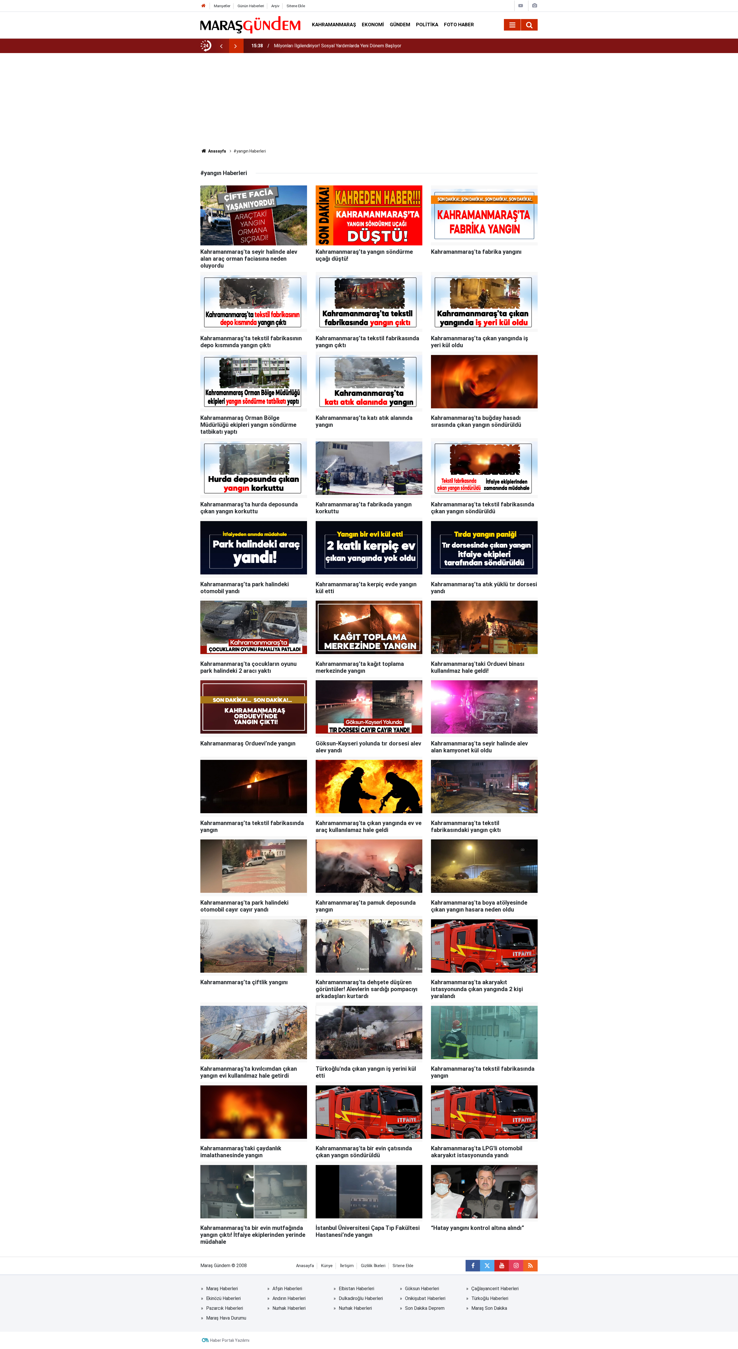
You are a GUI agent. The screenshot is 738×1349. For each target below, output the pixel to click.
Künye (327, 1265)
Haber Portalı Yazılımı (229, 1340)
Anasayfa (216, 151)
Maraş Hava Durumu (226, 1318)
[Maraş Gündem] (250, 24)
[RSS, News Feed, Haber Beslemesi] (530, 1265)
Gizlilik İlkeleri (373, 1265)
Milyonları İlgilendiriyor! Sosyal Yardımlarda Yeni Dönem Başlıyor (337, 45)
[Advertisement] (369, 105)
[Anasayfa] (203, 6)
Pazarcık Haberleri (224, 1308)
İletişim (347, 1265)
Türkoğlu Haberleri (489, 1298)
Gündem (400, 24)
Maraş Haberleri (222, 1288)
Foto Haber (459, 24)
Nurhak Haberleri (289, 1308)
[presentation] (221, 45)
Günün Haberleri (251, 6)
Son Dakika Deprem (425, 1308)
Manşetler (222, 6)
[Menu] (512, 25)
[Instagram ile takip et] (516, 1265)
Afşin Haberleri (287, 1288)
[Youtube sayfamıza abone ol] (501, 1265)
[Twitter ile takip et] (487, 1265)
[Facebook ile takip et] (473, 1265)
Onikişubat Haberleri (425, 1298)
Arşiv (275, 6)
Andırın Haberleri (289, 1298)
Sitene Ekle (296, 6)
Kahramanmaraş (334, 24)
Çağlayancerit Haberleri (495, 1288)
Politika (427, 24)
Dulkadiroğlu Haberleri (361, 1298)
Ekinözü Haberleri (223, 1298)
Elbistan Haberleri (356, 1288)
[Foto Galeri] (534, 5)
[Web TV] (520, 5)
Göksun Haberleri (422, 1288)
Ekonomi (373, 24)
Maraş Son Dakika (489, 1308)
